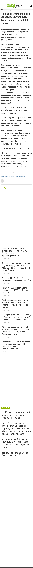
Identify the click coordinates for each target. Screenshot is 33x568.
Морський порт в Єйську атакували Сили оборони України (16, 279)
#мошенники (4, 176)
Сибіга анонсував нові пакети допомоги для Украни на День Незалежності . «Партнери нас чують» (15, 303)
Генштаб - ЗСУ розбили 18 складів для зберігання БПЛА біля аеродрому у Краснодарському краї (15, 252)
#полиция (11, 176)
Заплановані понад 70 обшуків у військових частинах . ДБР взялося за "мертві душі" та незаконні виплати (16, 345)
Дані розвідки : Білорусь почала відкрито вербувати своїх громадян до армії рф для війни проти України (16, 266)
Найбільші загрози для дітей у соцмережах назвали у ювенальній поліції (16, 415)
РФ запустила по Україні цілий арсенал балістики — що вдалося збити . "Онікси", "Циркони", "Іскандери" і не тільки (16, 330)
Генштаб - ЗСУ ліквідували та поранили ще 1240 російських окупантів (15, 290)
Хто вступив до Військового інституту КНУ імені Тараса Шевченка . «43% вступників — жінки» (15, 443)
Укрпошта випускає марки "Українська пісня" (15, 454)
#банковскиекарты (20, 176)
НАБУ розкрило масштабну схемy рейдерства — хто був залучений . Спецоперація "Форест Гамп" (16, 317)
